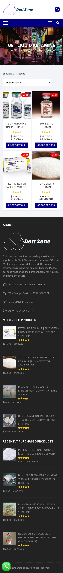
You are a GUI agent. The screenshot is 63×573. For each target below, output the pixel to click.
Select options (17, 145)
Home (10, 50)
